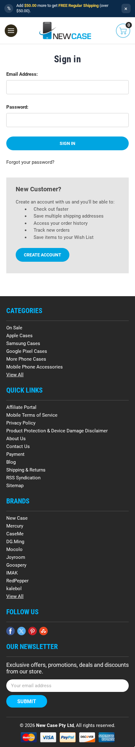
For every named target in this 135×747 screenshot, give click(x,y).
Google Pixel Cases (26, 351)
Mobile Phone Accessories (34, 367)
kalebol (14, 588)
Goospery (16, 565)
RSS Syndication (23, 478)
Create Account (42, 254)
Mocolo (14, 549)
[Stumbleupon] (43, 631)
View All (15, 375)
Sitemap (15, 485)
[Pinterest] (32, 631)
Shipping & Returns (26, 470)
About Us (16, 438)
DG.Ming (15, 541)
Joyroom (15, 557)
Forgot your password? (30, 162)
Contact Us (18, 446)
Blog (11, 462)
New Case (17, 518)
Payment (15, 454)
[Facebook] (10, 631)
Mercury (14, 526)
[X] (21, 631)
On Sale (14, 328)
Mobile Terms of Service (31, 415)
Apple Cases (19, 335)
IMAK (12, 573)
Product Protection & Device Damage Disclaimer (57, 431)
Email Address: (22, 74)
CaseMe (15, 534)
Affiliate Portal (21, 407)
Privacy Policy (20, 423)
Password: (17, 107)
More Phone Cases (26, 359)
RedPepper (17, 581)
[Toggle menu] (11, 30)
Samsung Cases (23, 343)
